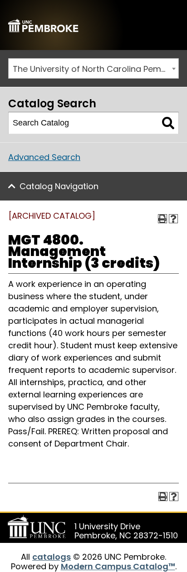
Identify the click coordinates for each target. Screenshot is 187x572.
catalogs (51, 556)
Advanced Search (44, 157)
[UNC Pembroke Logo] (38, 527)
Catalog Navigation (59, 186)
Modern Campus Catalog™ (118, 566)
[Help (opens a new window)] (173, 218)
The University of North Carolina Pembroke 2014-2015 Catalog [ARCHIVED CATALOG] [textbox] (95, 69)
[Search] (168, 123)
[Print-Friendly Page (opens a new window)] (162, 218)
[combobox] (93, 68)
